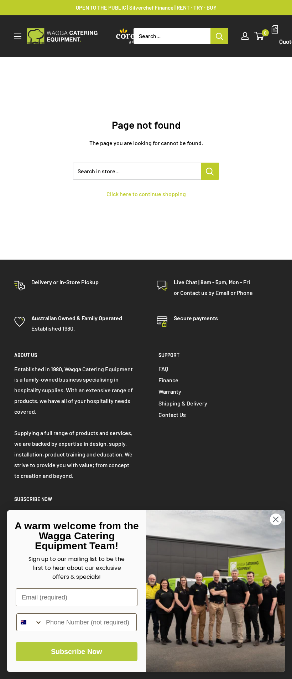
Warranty (169, 391)
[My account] (245, 36)
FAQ (163, 368)
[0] (259, 36)
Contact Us (172, 414)
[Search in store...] (210, 171)
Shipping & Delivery (182, 403)
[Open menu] (17, 36)
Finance (168, 380)
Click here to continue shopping (146, 193)
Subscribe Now (76, 651)
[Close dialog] (276, 519)
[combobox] (29, 622)
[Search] (219, 36)
